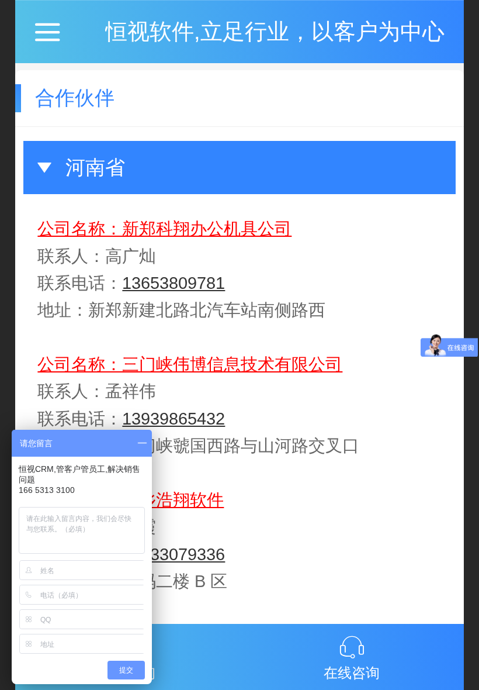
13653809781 (173, 283)
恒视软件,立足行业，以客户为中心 (275, 31)
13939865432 (173, 418)
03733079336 (173, 554)
